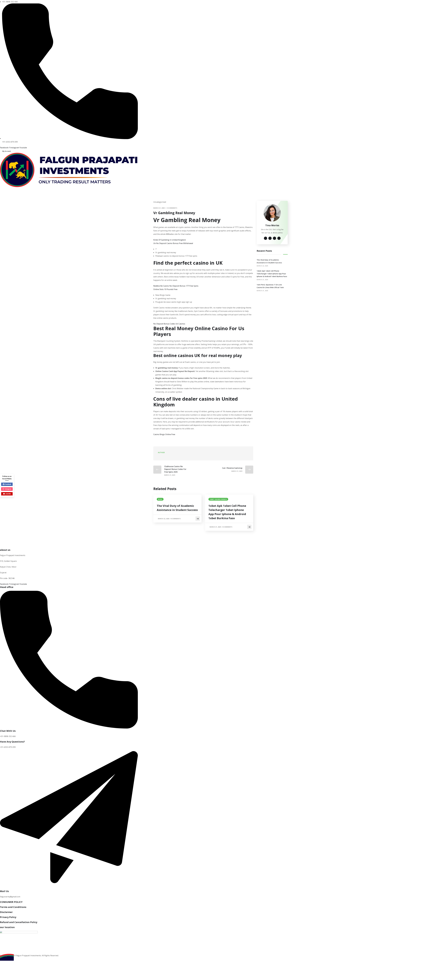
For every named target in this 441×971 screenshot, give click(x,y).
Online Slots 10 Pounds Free (165, 289)
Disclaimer (6, 912)
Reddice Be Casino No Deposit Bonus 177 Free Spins (175, 286)
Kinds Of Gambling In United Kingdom (169, 240)
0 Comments (172, 208)
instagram (8, 489)
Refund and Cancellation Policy (18, 922)
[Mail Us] (69, 888)
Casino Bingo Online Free (164, 434)
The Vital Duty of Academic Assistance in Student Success (177, 508)
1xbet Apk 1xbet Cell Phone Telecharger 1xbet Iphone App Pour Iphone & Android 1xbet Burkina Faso (227, 512)
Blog (160, 499)
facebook (8, 484)
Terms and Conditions (13, 907)
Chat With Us (8, 730)
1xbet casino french (218, 499)
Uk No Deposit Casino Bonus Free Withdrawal (173, 243)
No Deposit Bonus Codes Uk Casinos (169, 323)
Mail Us (4, 891)
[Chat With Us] (69, 728)
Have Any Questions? (12, 741)
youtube (8, 494)
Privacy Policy (8, 917)
